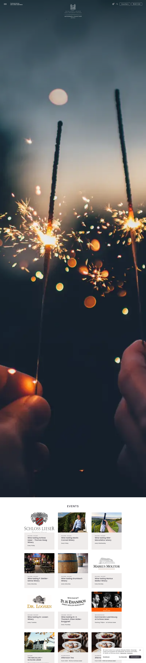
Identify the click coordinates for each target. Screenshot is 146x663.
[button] (117, 4)
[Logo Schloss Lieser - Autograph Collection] (73, 11)
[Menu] (5, 4)
